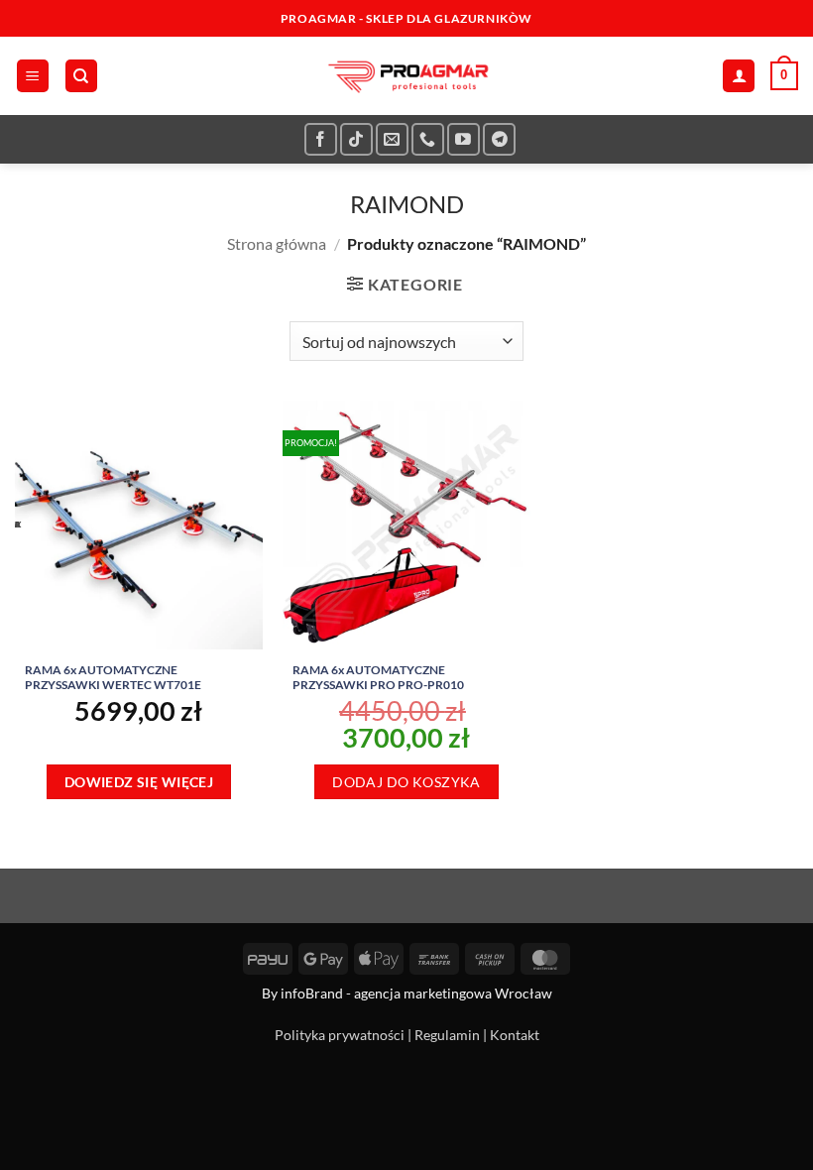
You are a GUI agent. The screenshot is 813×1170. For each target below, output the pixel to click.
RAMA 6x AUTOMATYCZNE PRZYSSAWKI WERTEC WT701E (113, 677)
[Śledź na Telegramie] (499, 139)
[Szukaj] (81, 75)
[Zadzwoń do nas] (427, 139)
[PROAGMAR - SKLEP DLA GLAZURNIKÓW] (406, 76)
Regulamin (447, 1034)
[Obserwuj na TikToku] (356, 139)
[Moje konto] (739, 75)
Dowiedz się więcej (139, 781)
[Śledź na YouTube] (463, 139)
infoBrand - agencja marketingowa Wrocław (416, 993)
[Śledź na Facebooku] (320, 139)
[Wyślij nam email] (392, 139)
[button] (33, 75)
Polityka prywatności (340, 1034)
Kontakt (514, 1034)
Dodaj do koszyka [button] (406, 781)
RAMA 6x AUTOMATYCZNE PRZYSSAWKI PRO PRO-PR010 (378, 677)
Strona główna (276, 243)
